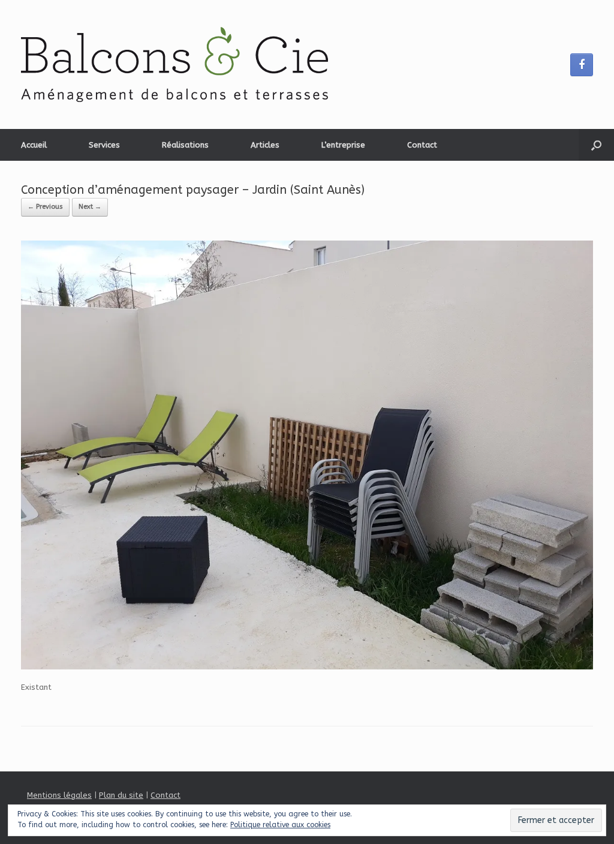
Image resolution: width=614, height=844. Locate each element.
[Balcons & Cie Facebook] (581, 64)
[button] (596, 145)
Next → (90, 207)
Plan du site (121, 795)
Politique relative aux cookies (280, 825)
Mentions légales (59, 795)
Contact (422, 144)
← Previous (45, 207)
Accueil (34, 144)
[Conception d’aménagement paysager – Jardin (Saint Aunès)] (307, 666)
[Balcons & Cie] (174, 64)
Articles (265, 144)
